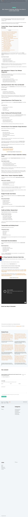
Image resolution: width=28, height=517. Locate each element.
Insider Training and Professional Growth (7, 35)
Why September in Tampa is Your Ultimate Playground (9, 32)
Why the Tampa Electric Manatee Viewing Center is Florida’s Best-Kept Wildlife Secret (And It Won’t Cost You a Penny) (7, 353)
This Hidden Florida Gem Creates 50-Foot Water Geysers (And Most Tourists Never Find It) (7, 364)
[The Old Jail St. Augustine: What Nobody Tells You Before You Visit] (7, 336)
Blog (2, 466)
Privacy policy (3, 468)
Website (20, 383)
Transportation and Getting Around (6, 46)
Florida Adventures (17, 409)
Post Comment (4, 396)
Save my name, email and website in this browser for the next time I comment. (10, 394)
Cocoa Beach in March (22, 270)
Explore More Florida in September (8, 37)
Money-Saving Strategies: (7, 43)
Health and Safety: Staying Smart (6, 44)
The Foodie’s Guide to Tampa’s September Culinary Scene (10, 38)
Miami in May (17, 270)
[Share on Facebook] (1, 260)
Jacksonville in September (11, 270)
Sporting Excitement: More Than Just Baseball (8, 33)
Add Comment (3, 386)
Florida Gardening (17, 412)
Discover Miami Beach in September (8, 148)
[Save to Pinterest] (1, 257)
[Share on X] (1, 258)
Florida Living (17, 413)
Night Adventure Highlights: (7, 41)
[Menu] (26, 1)
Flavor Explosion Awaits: (7, 39)
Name (2, 383)
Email (11, 383)
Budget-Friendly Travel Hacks (6, 42)
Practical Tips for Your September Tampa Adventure (9, 36)
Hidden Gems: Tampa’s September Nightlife (8, 40)
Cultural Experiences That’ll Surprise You (7, 34)
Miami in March (4, 271)
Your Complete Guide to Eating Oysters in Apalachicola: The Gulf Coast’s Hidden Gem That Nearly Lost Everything (20, 342)
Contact (2, 469)
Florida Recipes (17, 414)
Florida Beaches (17, 410)
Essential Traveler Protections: (8, 45)
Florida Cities (14, 7)
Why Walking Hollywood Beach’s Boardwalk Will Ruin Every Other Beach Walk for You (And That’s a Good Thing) (21, 353)
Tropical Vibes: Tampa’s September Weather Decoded (9, 31)
